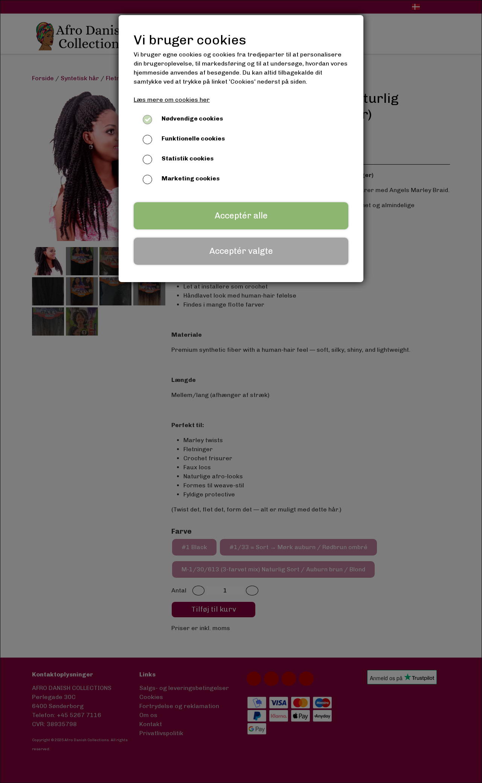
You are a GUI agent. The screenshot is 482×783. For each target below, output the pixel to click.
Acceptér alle (241, 216)
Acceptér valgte (241, 251)
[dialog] (241, 391)
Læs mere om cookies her (172, 99)
